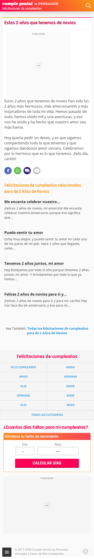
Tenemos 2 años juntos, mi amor (34, 263)
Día (24, 444)
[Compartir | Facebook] (8, 170)
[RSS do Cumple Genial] (85, 551)
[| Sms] (27, 170)
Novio (71, 405)
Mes (58, 444)
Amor (70, 396)
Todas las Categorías (47, 415)
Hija (23, 386)
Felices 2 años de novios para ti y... (35, 294)
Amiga (70, 367)
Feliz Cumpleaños (23, 367)
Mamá (70, 386)
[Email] (36, 170)
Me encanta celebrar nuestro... (32, 201)
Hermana (70, 377)
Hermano (23, 396)
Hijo (23, 405)
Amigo (23, 377)
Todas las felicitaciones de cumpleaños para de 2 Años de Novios (57, 330)
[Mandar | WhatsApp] (17, 170)
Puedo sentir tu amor (23, 232)
